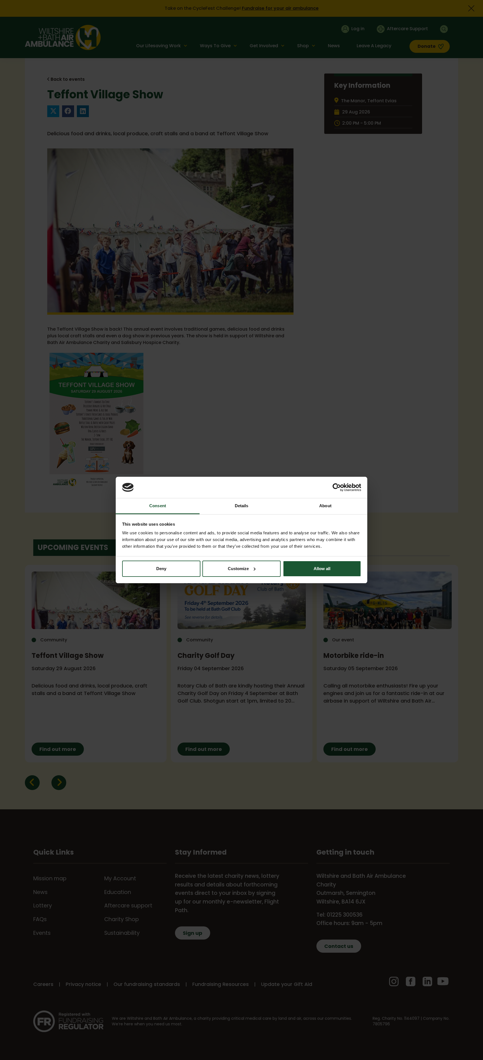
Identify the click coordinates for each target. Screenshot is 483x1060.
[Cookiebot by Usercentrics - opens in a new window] (336, 487)
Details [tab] (241, 505)
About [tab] (325, 505)
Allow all (322, 568)
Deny (161, 568)
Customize (238, 568)
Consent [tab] (157, 505)
